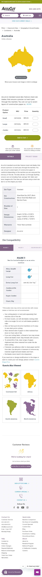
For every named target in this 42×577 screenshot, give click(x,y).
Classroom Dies (12, 28)
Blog (23, 529)
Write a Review (7, 39)
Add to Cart (21, 138)
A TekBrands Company (29, 548)
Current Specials (27, 524)
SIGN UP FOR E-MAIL (21, 483)
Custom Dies (26, 526)
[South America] (11, 407)
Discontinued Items (28, 536)
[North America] (30, 407)
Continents (7, 30)
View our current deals (21, 21)
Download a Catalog (28, 534)
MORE (29, 104)
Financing (4, 543)
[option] (3, 28)
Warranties (4, 557)
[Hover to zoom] (21, 60)
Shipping (4, 553)
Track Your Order (6, 555)
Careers (25, 550)
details (10, 156)
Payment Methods (7, 548)
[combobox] (10, 15)
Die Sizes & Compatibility (30, 522)
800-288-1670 (35, 9)
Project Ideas (31, 156)
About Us (25, 541)
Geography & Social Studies (30, 28)
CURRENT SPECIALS (21, 492)
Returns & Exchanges (8, 550)
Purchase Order (27, 531)
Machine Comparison (29, 519)
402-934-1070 (5, 524)
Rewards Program (28, 543)
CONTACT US (21, 500)
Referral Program (27, 546)
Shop (3, 28)
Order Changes (6, 546)
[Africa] (30, 380)
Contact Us (4, 541)
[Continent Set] (11, 380)
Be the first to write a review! (21, 466)
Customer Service (7, 519)
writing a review (35, 150)
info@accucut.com (7, 527)
